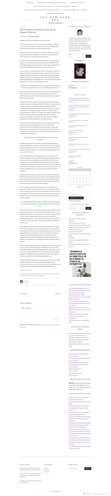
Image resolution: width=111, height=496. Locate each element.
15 (86, 178)
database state (32, 273)
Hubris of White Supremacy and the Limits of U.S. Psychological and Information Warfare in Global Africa (79, 427)
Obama (57, 273)
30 (89, 184)
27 (79, 184)
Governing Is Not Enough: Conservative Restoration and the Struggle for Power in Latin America (80, 433)
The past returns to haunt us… (77, 223)
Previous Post (24, 293)
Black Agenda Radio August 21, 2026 (79, 288)
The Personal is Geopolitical (75, 156)
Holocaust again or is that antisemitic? (79, 227)
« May (78, 187)
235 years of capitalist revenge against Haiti (79, 120)
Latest (74, 212)
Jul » (82, 187)
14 (83, 178)
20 (80, 181)
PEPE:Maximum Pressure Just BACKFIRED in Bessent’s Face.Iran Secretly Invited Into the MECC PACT (79, 106)
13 (79, 178)
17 (70, 181)
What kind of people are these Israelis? (77, 125)
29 (86, 184)
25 (73, 184)
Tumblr (46, 468)
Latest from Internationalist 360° (80, 393)
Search (70, 54)
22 (86, 181)
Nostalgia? (71, 238)
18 (73, 181)
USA (31, 270)
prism (21, 275)
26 (76, 184)
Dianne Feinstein (38, 273)
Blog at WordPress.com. (55, 491)
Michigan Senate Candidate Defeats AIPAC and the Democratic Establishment (79, 316)
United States (41, 275)
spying (31, 275)
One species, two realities (76, 231)
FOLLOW (88, 208)
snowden (28, 275)
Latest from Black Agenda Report (80, 284)
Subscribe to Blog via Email (76, 197)
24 (70, 184)
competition (22, 273)
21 (83, 181)
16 (89, 178)
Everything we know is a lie (76, 229)
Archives (71, 161)
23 (89, 181)
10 (70, 178)
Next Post (57, 293)
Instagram (46, 471)
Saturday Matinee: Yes (75, 369)
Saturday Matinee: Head (75, 373)
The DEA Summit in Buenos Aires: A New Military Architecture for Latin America (79, 408)
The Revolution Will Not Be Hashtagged (80, 423)
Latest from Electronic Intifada (80, 379)
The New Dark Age (55, 18)
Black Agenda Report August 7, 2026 (79, 307)
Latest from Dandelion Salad (80, 327)
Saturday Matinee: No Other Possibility (79, 358)
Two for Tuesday (73, 356)
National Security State (24, 270)
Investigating (84, 212)
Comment (55, 319)
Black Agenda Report (33, 36)
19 (76, 181)
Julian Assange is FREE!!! (75, 342)
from (77, 212)
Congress (27, 273)
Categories (72, 85)
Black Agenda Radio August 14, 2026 (79, 301)
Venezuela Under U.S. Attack (77, 295)
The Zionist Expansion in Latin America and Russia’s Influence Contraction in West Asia (80, 419)
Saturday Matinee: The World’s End (78, 354)
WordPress (46, 470)
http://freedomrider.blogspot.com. (28, 264)
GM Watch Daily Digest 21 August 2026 (78, 144)
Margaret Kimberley (47, 273)
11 (73, 178)
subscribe (88, 468)
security (24, 275)
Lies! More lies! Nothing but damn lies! (79, 225)
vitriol (42, 92)
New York (53, 273)
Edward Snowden (25, 71)
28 (83, 184)
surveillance (35, 275)
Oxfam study (74, 50)
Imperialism (80, 215)
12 (76, 178)
